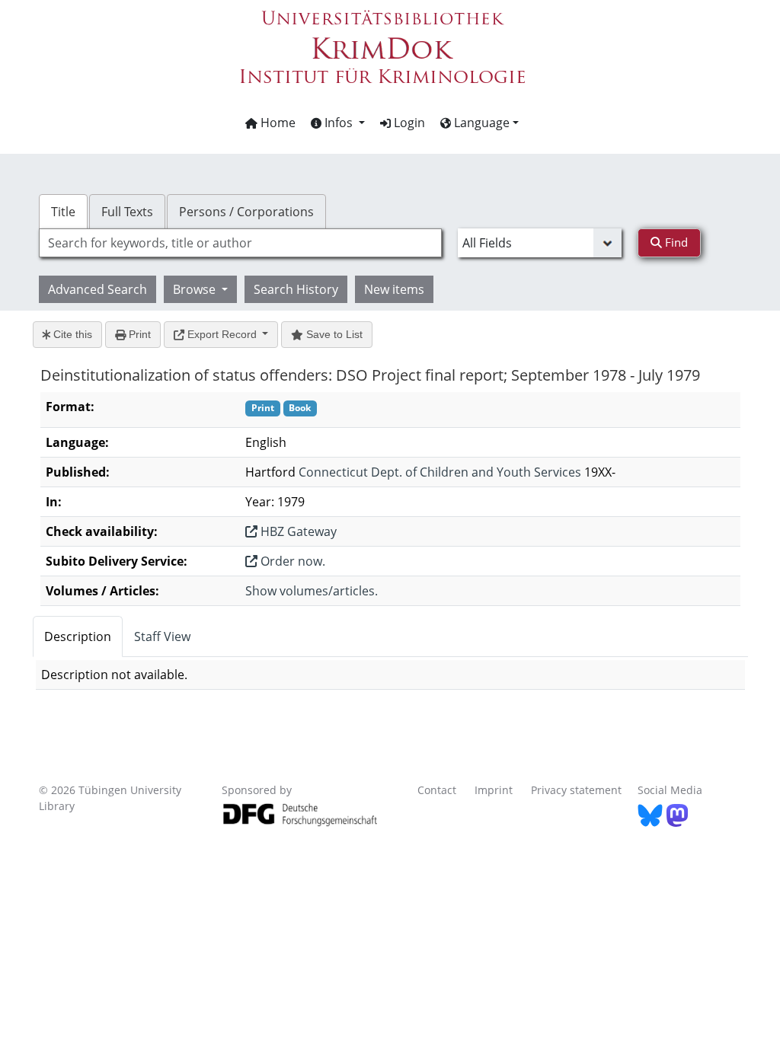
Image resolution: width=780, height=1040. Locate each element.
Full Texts (127, 211)
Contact (436, 790)
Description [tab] (77, 636)
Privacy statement (576, 790)
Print (138, 334)
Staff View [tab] (162, 636)
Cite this (71, 334)
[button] (337, 122)
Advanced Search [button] (97, 289)
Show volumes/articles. (311, 590)
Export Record (222, 334)
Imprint (494, 790)
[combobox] (240, 242)
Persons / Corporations (246, 211)
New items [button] (394, 289)
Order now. (291, 561)
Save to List (333, 334)
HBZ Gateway (297, 531)
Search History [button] (296, 289)
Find (675, 242)
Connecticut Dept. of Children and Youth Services (440, 472)
